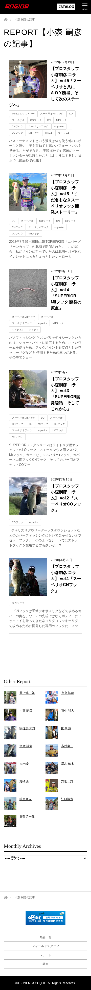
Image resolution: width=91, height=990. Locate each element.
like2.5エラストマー (23, 113)
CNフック (17, 126)
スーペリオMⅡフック (52, 113)
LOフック (17, 132)
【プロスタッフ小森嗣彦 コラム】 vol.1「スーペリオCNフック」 (66, 578)
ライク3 (33, 329)
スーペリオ (18, 120)
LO (71, 113)
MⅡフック (34, 132)
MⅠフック (61, 120)
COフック (35, 120)
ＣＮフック (18, 602)
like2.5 (49, 132)
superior (59, 126)
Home (6, 19)
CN (49, 120)
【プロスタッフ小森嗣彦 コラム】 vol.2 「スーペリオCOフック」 (66, 498)
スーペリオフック (39, 126)
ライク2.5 (64, 132)
